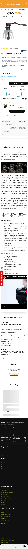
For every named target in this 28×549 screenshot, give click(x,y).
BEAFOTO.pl (2, 16)
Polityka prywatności (6, 479)
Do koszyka (10, 415)
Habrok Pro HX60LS (5, 536)
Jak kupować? (4, 490)
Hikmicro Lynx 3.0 (5, 532)
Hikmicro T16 (4, 530)
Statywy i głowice (15, 16)
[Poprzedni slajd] (23, 99)
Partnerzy (3, 483)
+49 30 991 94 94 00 (6, 344)
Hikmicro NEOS (4, 528)
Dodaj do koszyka (19, 83)
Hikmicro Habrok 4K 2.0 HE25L (7, 534)
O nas (2, 464)
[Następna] (26, 3)
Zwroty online (4, 512)
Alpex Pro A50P (4, 538)
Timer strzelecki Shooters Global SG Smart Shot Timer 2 (16, 103)
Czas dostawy (4, 494)
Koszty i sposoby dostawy (7, 492)
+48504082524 (21, 9)
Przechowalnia (4, 455)
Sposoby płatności (5, 496)
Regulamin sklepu (5, 473)
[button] (14, 317)
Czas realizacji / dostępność (7, 498)
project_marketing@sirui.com (8, 332)
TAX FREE (3, 504)
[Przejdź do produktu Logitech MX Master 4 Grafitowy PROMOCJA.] (11, 398)
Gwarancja (3, 518)
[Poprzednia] (1, 3)
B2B (2, 468)
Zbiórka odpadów (5, 520)
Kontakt (3, 462)
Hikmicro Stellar (4, 542)
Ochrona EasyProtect (6, 516)
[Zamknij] (2, 268)
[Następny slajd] (26, 99)
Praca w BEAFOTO (5, 470)
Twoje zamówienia (5, 451)
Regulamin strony (5, 477)
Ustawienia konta (5, 453)
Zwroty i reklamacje (5, 514)
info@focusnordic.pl (6, 358)
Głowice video (24, 16)
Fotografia (8, 16)
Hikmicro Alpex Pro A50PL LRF (7, 540)
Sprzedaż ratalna (5, 500)
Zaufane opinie (4, 466)
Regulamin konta (5, 475)
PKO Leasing (4, 502)
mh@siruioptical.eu (6, 345)
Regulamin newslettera (6, 481)
